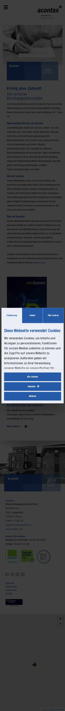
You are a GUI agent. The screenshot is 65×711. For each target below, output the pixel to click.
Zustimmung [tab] (11, 315)
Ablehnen (32, 396)
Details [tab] (32, 315)
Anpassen (31, 386)
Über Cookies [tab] (53, 315)
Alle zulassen (32, 377)
